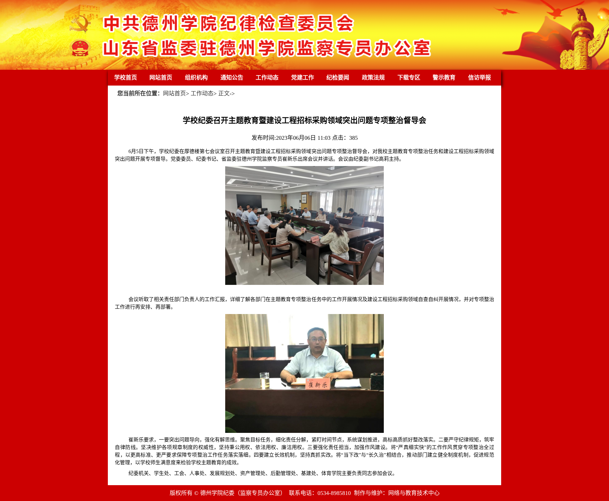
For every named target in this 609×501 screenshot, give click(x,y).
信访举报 (479, 77)
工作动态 (267, 77)
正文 (224, 93)
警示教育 (444, 77)
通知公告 (231, 77)
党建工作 (302, 77)
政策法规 (373, 77)
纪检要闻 (337, 77)
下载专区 (408, 77)
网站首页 (160, 77)
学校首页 (125, 77)
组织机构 (196, 77)
